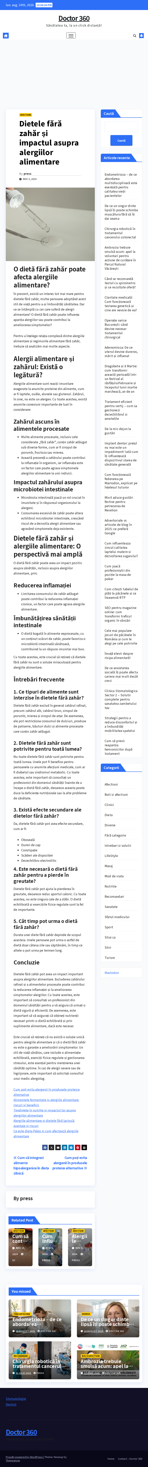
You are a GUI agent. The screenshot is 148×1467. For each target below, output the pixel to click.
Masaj (109, 866)
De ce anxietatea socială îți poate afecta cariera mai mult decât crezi (121, 674)
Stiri (108, 947)
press (27, 173)
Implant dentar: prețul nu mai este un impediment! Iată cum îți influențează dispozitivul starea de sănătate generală (121, 454)
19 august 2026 (26, 1331)
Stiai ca (110, 937)
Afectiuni (25, 114)
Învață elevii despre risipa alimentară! (119, 655)
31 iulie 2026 (24, 1372)
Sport (109, 927)
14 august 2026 (94, 1331)
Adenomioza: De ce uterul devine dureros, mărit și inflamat (121, 351)
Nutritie (111, 886)
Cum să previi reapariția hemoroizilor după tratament (118, 747)
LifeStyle (111, 855)
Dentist (11, 1404)
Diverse (110, 825)
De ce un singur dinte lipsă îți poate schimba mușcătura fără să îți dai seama (121, 212)
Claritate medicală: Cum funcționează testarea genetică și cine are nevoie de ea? (121, 303)
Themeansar (13, 1460)
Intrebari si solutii (118, 845)
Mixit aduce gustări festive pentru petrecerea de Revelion (119, 503)
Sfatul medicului (117, 917)
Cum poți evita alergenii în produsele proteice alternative (69, 1162)
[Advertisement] (74, 69)
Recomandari (114, 896)
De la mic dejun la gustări (118, 430)
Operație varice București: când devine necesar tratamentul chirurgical (116, 328)
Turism (110, 957)
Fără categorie (115, 835)
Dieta (109, 815)
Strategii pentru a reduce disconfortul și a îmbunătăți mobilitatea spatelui (121, 724)
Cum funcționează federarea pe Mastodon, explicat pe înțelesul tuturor (121, 480)
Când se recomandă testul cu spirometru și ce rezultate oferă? (120, 282)
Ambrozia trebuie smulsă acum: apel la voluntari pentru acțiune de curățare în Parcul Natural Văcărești (120, 258)
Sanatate (111, 906)
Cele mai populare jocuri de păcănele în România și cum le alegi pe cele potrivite (121, 636)
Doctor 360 (73, 18)
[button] (134, 35)
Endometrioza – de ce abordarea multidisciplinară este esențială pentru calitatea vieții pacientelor (121, 185)
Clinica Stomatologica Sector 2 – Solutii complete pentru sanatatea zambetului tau (121, 699)
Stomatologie (16, 1398)
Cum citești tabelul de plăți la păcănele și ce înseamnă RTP (121, 593)
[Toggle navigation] (71, 35)
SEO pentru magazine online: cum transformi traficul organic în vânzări (120, 614)
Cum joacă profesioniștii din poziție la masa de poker (118, 572)
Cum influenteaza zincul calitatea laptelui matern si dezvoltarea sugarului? (121, 549)
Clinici (109, 804)
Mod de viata (114, 876)
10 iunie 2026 (92, 1372)
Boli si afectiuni (116, 794)
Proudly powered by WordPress (24, 1457)
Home (111, 1458)
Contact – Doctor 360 (130, 1458)
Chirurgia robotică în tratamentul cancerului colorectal (120, 232)
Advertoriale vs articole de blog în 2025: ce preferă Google (118, 526)
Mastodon (112, 972)
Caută (109, 113)
